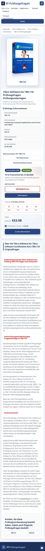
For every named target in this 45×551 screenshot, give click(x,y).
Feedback (6, 11)
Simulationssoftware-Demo (22, 163)
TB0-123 (31, 533)
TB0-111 (13, 533)
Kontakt (35, 8)
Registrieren (24, 8)
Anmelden (15, 8)
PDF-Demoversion (22, 158)
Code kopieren (22, 195)
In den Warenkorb (22, 232)
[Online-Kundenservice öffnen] (42, 548)
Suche (22, 21)
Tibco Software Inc (19, 29)
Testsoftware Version (14, 226)
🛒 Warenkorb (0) (7, 19)
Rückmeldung (25, 499)
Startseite (6, 29)
